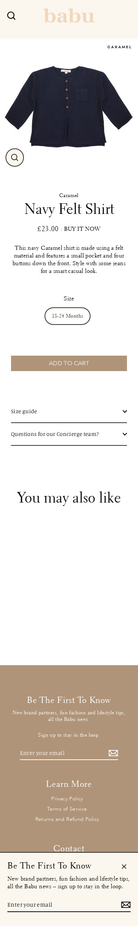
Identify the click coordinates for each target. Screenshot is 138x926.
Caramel (69, 195)
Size (69, 298)
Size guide (24, 411)
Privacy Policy (67, 798)
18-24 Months (68, 316)
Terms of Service (67, 808)
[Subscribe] (112, 753)
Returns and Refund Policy (67, 819)
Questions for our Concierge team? (55, 433)
